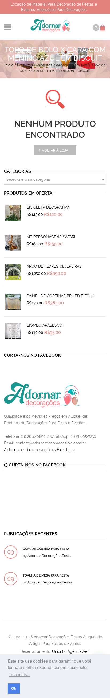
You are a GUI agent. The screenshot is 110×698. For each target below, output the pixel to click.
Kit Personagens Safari (51, 237)
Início (9, 65)
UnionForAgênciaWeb (71, 651)
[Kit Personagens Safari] (13, 242)
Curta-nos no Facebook (32, 355)
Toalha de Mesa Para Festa (46, 575)
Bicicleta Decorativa (48, 207)
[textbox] (55, 179)
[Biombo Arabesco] (13, 331)
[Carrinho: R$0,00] (103, 25)
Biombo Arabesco (44, 325)
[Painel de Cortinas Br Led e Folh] (13, 301)
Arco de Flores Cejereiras (54, 266)
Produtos (25, 65)
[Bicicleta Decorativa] (13, 213)
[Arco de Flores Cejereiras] (13, 272)
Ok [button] (13, 688)
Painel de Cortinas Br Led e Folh (60, 296)
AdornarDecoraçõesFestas (39, 450)
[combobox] (55, 179)
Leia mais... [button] (19, 674)
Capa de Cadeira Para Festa (46, 549)
